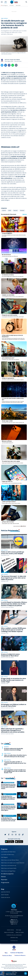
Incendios (12, 5)
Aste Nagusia (4, 5)
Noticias (3, 876)
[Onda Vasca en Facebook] (8, 834)
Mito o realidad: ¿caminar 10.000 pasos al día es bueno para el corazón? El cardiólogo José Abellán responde (13, 629)
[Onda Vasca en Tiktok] (22, 834)
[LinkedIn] (5, 65)
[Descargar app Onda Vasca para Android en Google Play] (9, 841)
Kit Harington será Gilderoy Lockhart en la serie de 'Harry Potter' (13, 705)
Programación (5, 882)
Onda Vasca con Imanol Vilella (8, 868)
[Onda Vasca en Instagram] (15, 834)
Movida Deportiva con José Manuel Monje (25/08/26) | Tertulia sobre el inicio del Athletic (8, 786)
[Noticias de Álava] (7, 955)
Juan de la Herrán (5, 892)
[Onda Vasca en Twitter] (5, 834)
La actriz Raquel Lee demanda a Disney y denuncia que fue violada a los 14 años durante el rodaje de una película (14, 603)
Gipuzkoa (6, 746)
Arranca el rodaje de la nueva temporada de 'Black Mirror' (10, 655)
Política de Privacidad (9, 932)
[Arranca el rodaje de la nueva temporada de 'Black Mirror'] (14, 643)
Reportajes (4, 879)
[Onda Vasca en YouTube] (12, 834)
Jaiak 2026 (18, 5)
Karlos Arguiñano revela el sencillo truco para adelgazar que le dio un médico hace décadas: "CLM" (15, 771)
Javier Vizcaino (5, 894)
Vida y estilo (4, 550)
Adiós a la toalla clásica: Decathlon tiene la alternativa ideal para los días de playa (15, 755)
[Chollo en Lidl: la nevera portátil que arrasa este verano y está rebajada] (14, 541)
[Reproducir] (19, 785)
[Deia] (6, 953)
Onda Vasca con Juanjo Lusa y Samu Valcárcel (12, 863)
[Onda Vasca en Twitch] (19, 834)
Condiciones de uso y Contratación (14, 935)
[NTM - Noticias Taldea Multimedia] (14, 948)
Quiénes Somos (10, 930)
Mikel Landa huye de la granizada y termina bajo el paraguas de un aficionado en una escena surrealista (12, 730)
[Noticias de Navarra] (20, 955)
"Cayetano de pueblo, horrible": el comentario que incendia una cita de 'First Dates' (15, 763)
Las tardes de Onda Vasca (7, 854)
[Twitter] (2, 65)
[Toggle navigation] (2, 2)
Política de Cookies (20, 932)
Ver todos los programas (7, 874)
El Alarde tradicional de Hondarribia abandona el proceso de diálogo (13, 749)
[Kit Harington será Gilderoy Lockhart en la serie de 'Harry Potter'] (14, 693)
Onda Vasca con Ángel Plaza (8, 871)
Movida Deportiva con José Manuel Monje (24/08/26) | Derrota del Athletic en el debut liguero (8, 808)
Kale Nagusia (4, 857)
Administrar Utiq (14, 937)
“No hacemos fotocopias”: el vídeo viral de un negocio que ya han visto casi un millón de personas (13, 577)
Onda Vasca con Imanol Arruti (8, 865)
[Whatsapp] (12, 65)
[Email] (16, 65)
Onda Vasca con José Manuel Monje (10, 860)
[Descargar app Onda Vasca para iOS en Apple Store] (19, 841)
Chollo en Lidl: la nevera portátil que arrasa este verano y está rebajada (12, 553)
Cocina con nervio (5, 897)
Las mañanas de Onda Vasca (8, 852)
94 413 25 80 (15, 913)
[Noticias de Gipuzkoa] (17, 953)
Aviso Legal (18, 930)
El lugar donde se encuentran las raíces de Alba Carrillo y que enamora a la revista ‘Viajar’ (13, 680)
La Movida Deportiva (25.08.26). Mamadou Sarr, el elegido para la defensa (8, 797)
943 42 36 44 (15, 917)
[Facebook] (9, 65)
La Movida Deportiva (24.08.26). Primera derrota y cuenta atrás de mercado (8, 819)
